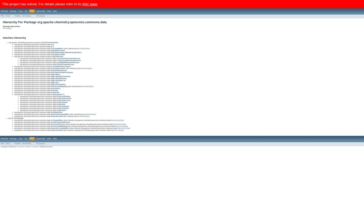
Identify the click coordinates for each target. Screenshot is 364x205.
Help (55, 11)
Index (49, 11)
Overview (4, 11)
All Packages (7, 28)
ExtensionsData (117, 120)
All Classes (40, 16)
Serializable (84, 49)
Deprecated (40, 11)
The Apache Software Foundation (28, 146)
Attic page (89, 4)
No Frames (26, 16)
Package (13, 11)
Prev (2, 16)
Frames (18, 16)
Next (8, 16)
